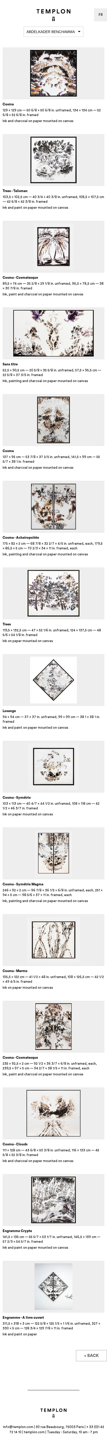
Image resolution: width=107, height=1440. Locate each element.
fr (100, 15)
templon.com (34, 1432)
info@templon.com (18, 1427)
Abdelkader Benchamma (50, 32)
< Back (91, 1356)
